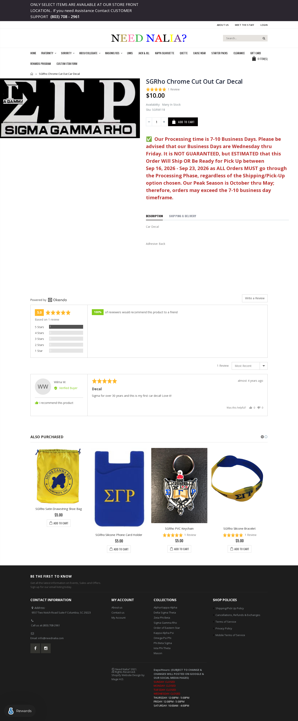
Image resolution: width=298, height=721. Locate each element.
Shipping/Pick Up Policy (229, 608)
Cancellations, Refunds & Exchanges (237, 615)
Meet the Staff (244, 24)
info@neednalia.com (51, 638)
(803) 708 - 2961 (65, 16)
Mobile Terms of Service (230, 635)
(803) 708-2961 (51, 625)
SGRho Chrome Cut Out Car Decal (194, 81)
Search (262, 38)
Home (31, 74)
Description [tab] (154, 216)
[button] (163, 89)
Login (264, 24)
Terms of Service (225, 621)
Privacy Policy (223, 628)
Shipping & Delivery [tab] (182, 216)
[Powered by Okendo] (48, 299)
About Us (223, 24)
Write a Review (255, 298)
